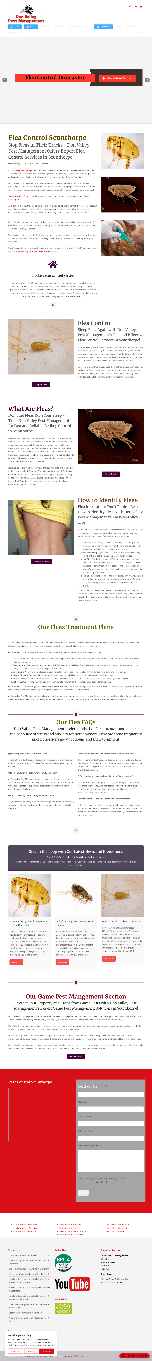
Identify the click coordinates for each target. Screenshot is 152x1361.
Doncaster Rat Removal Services (23, 1255)
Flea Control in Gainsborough (72, 1231)
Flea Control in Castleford (24, 1231)
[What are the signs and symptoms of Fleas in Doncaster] (29, 895)
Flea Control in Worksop (70, 1224)
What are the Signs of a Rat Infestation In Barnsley (27, 1320)
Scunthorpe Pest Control (19, 196)
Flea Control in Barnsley (116, 1228)
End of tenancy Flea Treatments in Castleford (29, 1269)
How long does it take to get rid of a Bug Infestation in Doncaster (27, 1298)
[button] (134, 1355)
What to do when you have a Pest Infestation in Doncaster (29, 1306)
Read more (16, 962)
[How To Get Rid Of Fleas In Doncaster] (122, 895)
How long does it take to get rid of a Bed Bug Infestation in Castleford (29, 1281)
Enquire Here (41, 384)
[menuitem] (15, 26)
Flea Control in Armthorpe (25, 1224)
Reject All (31, 1351)
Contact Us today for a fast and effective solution (35, 251)
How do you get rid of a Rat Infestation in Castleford (27, 1262)
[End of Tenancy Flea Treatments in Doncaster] (76, 895)
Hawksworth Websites (73, 1356)
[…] (41, 954)
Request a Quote (41, 561)
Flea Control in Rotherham (117, 1224)
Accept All (46, 1351)
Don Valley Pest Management (24, 170)
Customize (15, 1351)
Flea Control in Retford (69, 1228)
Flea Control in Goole (115, 1231)
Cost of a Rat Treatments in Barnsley (25, 1312)
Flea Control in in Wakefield (25, 1228)
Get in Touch (110, 474)
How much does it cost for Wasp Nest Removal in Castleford (29, 1289)
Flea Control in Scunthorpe (71, 1234)
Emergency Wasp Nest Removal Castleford (28, 1274)
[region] (31, 1343)
